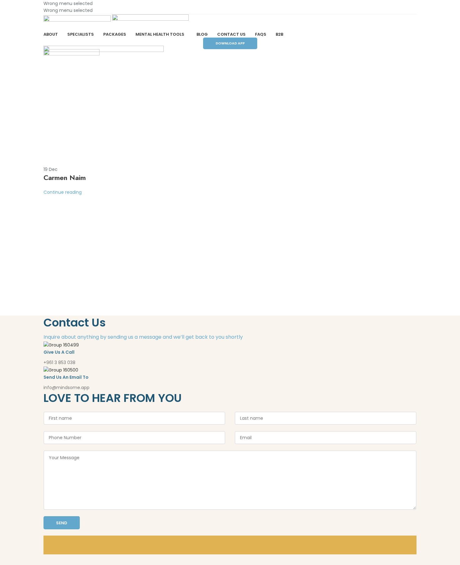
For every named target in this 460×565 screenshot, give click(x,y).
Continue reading (62, 192)
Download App (230, 43)
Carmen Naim (64, 177)
